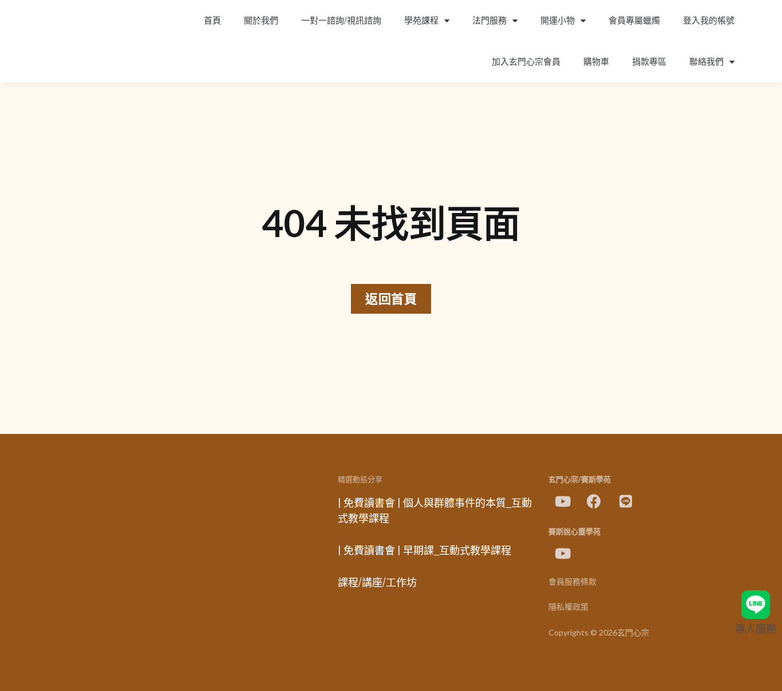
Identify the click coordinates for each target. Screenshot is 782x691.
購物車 (596, 62)
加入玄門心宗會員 (526, 62)
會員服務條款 (572, 582)
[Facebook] (594, 501)
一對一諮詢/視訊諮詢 (341, 20)
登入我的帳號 (708, 20)
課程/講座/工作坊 (377, 583)
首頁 (212, 20)
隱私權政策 (568, 607)
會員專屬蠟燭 (634, 20)
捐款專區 (649, 62)
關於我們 (261, 20)
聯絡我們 (706, 62)
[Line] (625, 501)
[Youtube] (562, 501)
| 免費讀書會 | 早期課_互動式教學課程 (424, 550)
